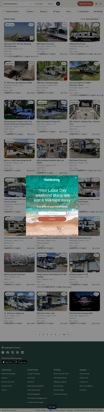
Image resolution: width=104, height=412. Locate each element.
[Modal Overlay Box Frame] (52, 206)
